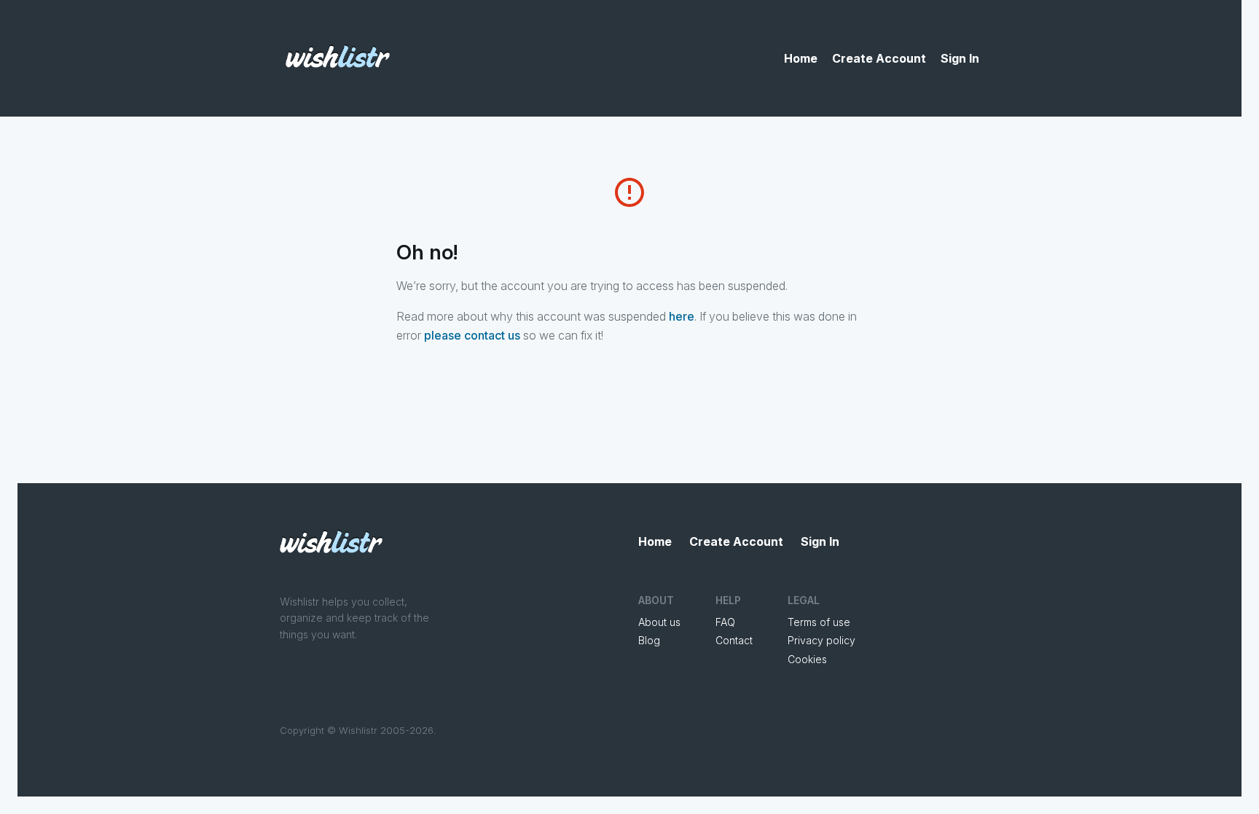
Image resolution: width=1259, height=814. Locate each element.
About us (659, 622)
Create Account (879, 58)
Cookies (807, 659)
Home (800, 58)
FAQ (725, 622)
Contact (734, 640)
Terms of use (819, 622)
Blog (649, 640)
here (681, 316)
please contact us (472, 335)
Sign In (960, 58)
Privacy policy (821, 640)
